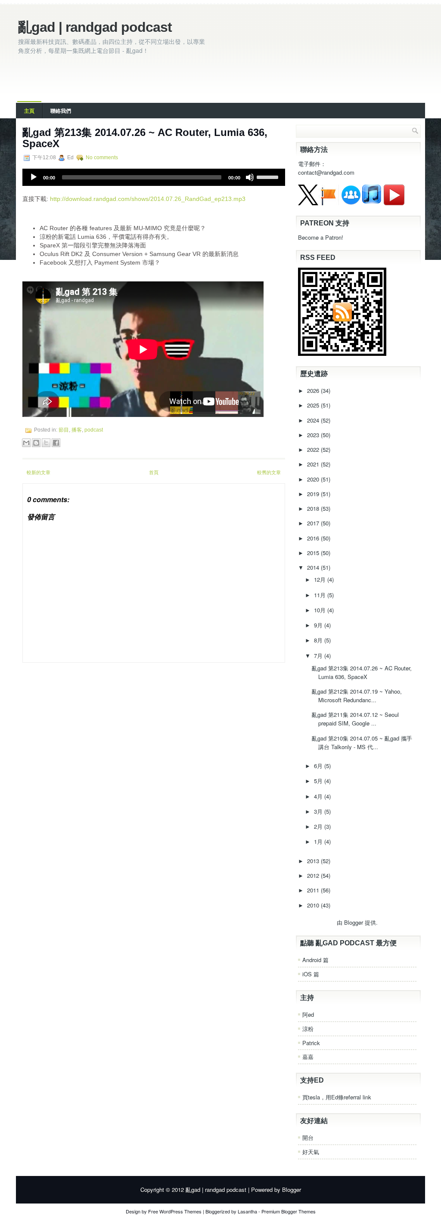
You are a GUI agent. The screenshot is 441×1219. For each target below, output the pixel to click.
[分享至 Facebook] (56, 442)
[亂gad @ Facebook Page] (328, 203)
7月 (319, 655)
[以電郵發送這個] (26, 442)
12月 (320, 579)
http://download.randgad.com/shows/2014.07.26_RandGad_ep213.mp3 (147, 198)
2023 (314, 435)
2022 (314, 449)
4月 (319, 796)
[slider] (269, 176)
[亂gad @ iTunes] (371, 203)
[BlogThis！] (36, 442)
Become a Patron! (320, 237)
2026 (314, 390)
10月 (320, 610)
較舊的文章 (269, 472)
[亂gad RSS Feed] (342, 353)
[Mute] (249, 177)
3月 (319, 811)
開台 (308, 1137)
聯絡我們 (60, 110)
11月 (320, 595)
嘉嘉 (308, 1056)
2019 (314, 494)
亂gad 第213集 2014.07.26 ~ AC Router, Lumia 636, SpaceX (144, 138)
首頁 (153, 472)
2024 (314, 420)
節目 (64, 430)
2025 (314, 405)
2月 (319, 826)
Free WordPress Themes (175, 1211)
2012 (314, 875)
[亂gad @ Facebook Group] (351, 203)
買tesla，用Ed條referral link (336, 1097)
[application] (153, 177)
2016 (314, 538)
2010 (314, 905)
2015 (314, 553)
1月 (319, 841)
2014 (314, 567)
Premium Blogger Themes (288, 1211)
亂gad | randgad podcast (95, 27)
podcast (93, 430)
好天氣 (310, 1152)
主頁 (29, 110)
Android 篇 (315, 960)
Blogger (353, 922)
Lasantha (247, 1211)
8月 (319, 640)
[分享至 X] (46, 442)
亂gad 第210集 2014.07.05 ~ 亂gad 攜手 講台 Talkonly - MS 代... (362, 742)
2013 (314, 861)
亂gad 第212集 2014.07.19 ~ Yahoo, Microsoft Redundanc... (357, 695)
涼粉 (308, 1029)
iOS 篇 (310, 974)
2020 (314, 479)
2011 (314, 890)
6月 (319, 766)
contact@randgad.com (326, 172)
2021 (314, 464)
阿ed (308, 1014)
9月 (319, 625)
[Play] (33, 177)
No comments (102, 157)
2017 (314, 523)
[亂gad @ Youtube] (394, 203)
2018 (314, 508)
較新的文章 (38, 472)
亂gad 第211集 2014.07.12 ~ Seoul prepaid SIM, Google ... (355, 718)
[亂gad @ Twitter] (308, 203)
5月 (319, 781)
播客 (76, 430)
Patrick (311, 1043)
